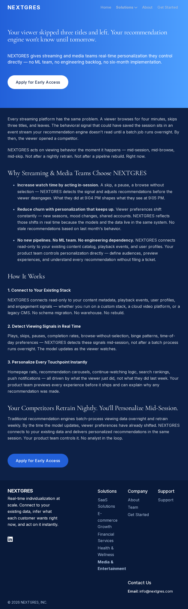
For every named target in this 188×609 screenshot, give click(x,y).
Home (106, 7)
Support (165, 499)
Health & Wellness (106, 551)
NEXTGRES (24, 7)
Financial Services (106, 537)
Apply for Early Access (38, 82)
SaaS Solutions (106, 503)
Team (133, 507)
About (147, 7)
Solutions (125, 7)
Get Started (167, 7)
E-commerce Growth (108, 520)
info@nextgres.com (156, 591)
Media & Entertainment (109, 565)
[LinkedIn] (10, 539)
